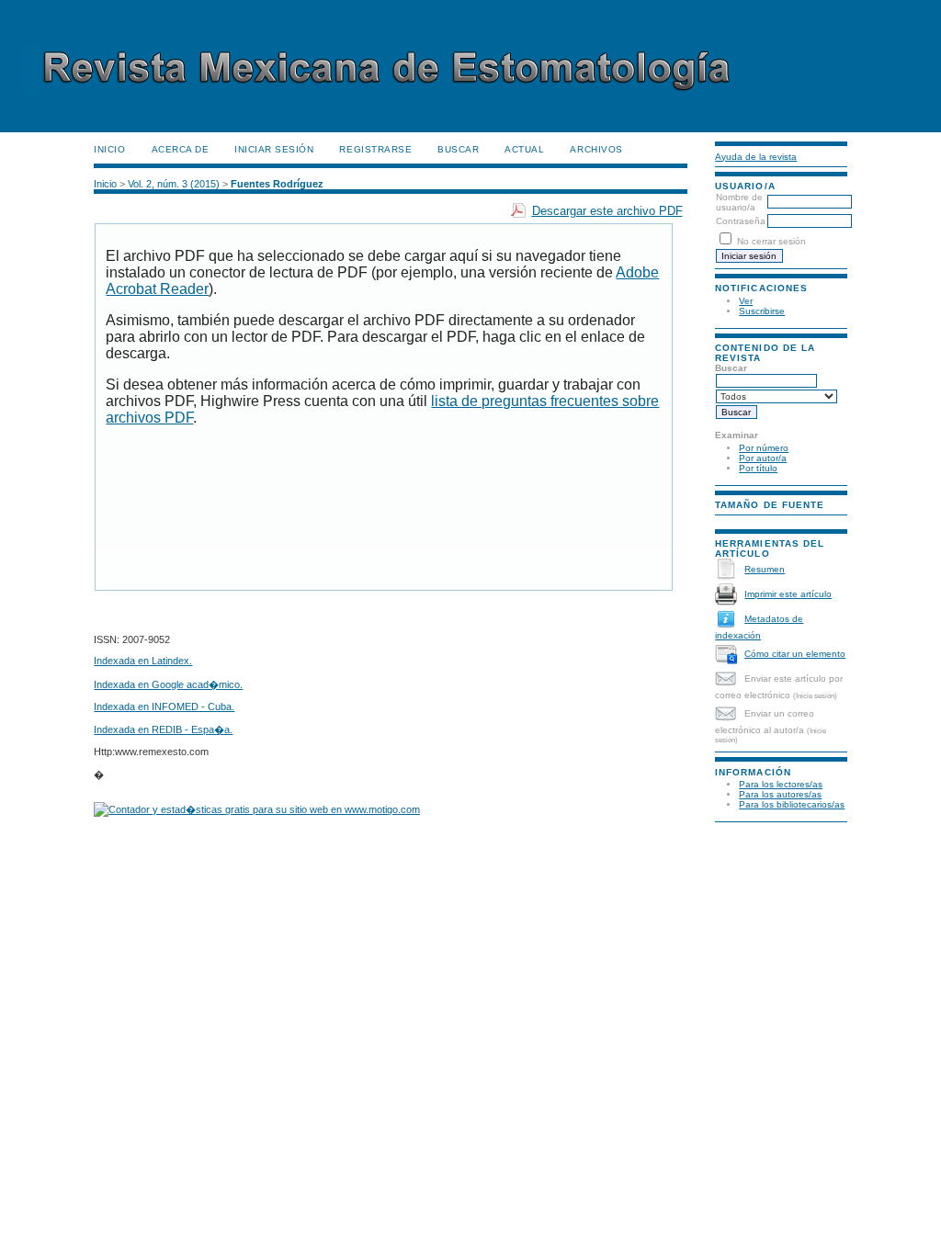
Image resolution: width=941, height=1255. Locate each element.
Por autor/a (763, 458)
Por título (758, 468)
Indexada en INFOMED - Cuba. (164, 706)
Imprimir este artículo (788, 594)
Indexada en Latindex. (143, 660)
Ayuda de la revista (756, 157)
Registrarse (375, 149)
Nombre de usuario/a (739, 202)
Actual (524, 149)
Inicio (109, 149)
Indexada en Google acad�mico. (168, 684)
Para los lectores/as (780, 784)
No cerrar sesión (771, 241)
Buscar (458, 149)
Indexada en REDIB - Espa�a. (163, 729)
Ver (746, 301)
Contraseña (740, 221)
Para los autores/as (780, 794)
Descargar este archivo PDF (607, 211)
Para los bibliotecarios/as (792, 804)
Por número (763, 448)
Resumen (764, 569)
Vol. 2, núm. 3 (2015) (174, 183)
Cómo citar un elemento (794, 654)
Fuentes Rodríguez (277, 183)
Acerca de (181, 149)
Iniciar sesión (273, 149)
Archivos (596, 149)
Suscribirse (762, 311)
